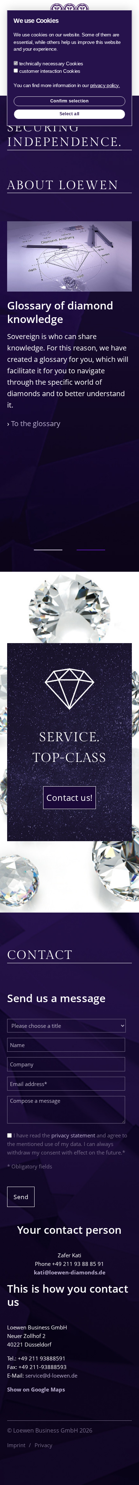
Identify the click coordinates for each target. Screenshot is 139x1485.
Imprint (16, 1445)
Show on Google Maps (36, 1389)
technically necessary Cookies (51, 63)
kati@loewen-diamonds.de (69, 1272)
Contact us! (69, 797)
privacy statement (73, 1135)
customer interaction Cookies (50, 71)
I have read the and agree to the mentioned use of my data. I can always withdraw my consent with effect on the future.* (67, 1144)
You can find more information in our (67, 85)
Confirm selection (69, 101)
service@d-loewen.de (51, 1375)
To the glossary (35, 423)
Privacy (43, 1445)
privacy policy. (105, 85)
